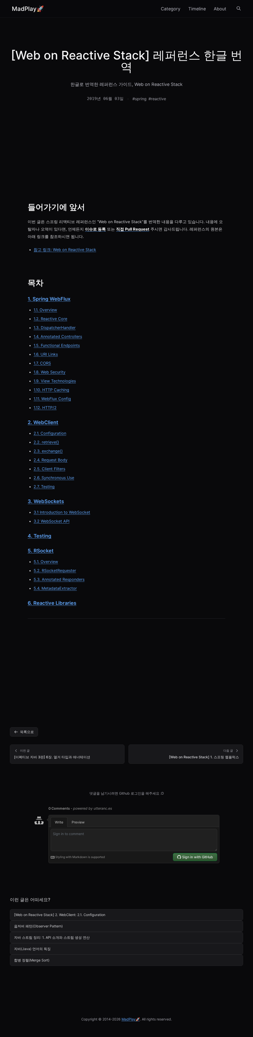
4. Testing (39, 536)
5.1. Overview (46, 561)
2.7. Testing (44, 486)
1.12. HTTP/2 (45, 407)
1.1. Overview (45, 309)
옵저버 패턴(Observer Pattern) (38, 926)
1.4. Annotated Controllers (58, 336)
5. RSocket (41, 551)
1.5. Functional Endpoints (57, 345)
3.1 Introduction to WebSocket (62, 512)
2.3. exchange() (48, 451)
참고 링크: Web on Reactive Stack (65, 249)
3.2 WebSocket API (51, 521)
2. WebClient (43, 422)
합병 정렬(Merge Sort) (31, 960)
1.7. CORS (42, 363)
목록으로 (27, 732)
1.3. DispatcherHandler (55, 327)
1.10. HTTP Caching (51, 389)
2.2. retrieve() (46, 442)
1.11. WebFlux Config (52, 398)
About (220, 8)
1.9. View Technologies (55, 380)
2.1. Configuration (50, 433)
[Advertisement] (126, 154)
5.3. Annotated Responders (59, 579)
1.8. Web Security (49, 372)
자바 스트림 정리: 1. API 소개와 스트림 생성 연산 (52, 937)
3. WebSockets (46, 501)
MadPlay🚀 (28, 8)
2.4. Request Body (50, 459)
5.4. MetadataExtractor (55, 588)
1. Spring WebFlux (49, 299)
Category (170, 8)
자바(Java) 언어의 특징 (32, 949)
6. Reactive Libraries (52, 603)
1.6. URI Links (46, 354)
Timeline (197, 8)
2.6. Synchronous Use (54, 477)
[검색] (238, 9)
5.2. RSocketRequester (55, 570)
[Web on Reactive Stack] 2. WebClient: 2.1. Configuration (59, 915)
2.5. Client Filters (49, 468)
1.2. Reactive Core (50, 318)
